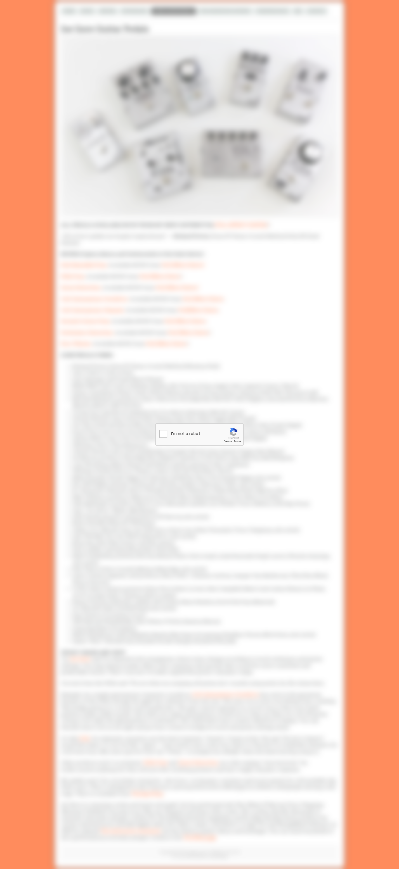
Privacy (228, 441)
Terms (237, 441)
